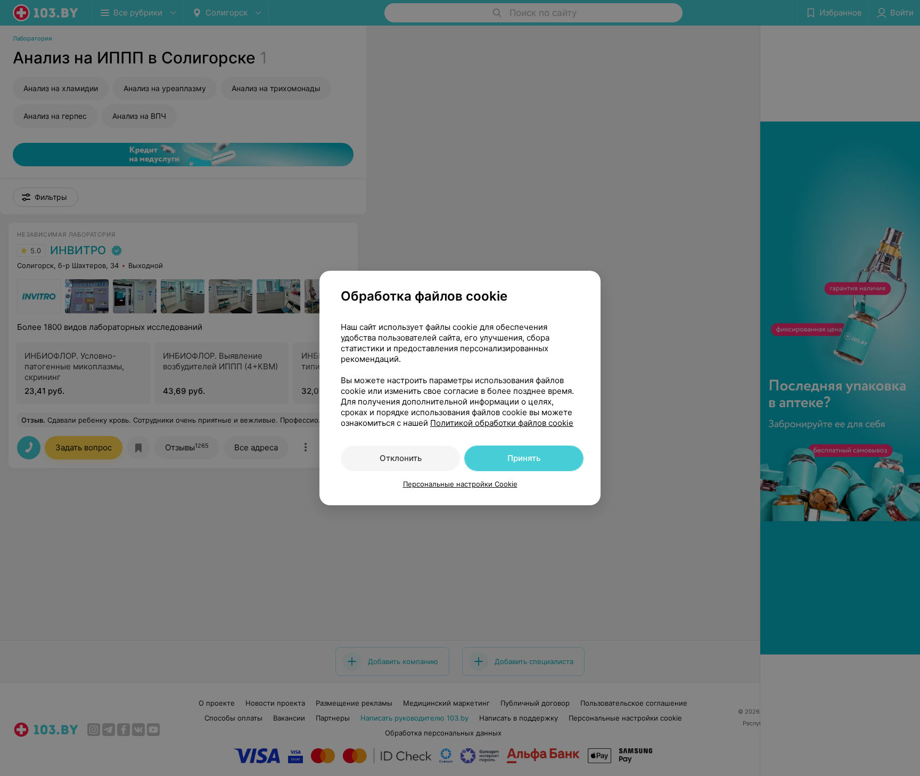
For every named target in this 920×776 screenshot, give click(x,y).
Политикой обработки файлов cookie (501, 423)
